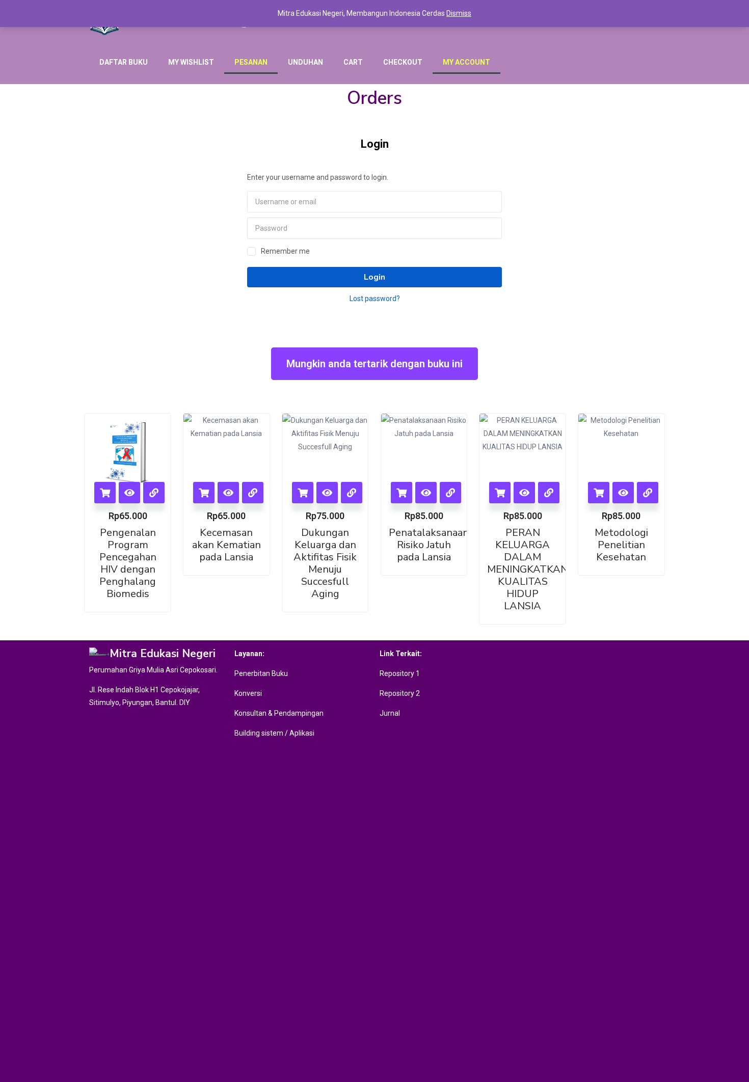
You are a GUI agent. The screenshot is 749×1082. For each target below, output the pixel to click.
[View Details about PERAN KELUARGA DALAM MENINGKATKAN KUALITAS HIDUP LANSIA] (548, 492)
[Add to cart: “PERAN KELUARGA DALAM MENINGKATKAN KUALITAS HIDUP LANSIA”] (500, 492)
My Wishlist (191, 62)
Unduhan (305, 62)
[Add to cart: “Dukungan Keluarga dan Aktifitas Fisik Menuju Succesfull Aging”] (302, 492)
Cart (353, 62)
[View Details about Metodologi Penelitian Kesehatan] (647, 492)
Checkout (402, 62)
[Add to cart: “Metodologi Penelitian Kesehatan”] (598, 492)
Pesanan (251, 62)
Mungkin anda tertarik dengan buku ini (374, 364)
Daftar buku (123, 62)
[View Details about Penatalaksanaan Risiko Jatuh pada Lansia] (450, 492)
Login (374, 277)
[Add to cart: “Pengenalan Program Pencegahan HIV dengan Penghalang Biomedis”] (105, 492)
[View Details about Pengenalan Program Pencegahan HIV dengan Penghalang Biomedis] (154, 492)
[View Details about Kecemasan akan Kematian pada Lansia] (252, 492)
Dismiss (458, 13)
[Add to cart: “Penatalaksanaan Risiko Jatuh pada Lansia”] (401, 492)
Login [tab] (375, 144)
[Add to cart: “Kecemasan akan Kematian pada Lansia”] (204, 492)
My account (466, 62)
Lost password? (375, 298)
